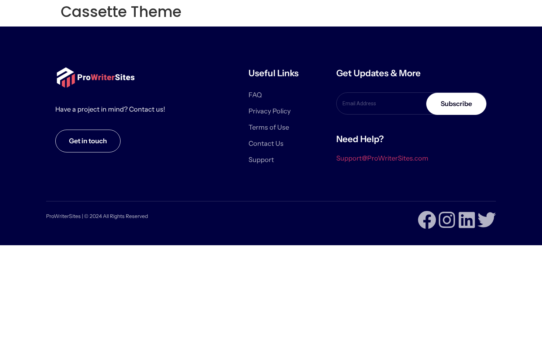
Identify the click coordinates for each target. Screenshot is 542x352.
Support (261, 160)
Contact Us (266, 144)
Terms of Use (269, 127)
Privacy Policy (270, 111)
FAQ (255, 95)
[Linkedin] (467, 220)
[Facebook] (427, 220)
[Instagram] (447, 220)
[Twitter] (486, 220)
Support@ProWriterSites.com (382, 158)
